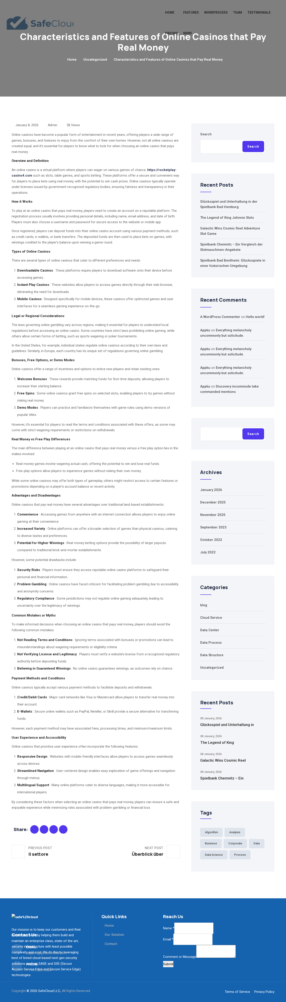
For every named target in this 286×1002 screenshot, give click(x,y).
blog (203, 605)
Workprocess (216, 12)
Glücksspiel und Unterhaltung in (227, 724)
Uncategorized (95, 60)
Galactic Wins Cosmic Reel (223, 760)
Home (169, 12)
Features (191, 12)
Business (211, 843)
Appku (205, 330)
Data (257, 843)
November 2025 (212, 515)
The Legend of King (217, 742)
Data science (214, 854)
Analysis (234, 832)
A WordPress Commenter (220, 317)
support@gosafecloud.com (46, 953)
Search (206, 134)
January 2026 (211, 490)
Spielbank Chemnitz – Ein (222, 778)
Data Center (209, 630)
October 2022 (211, 540)
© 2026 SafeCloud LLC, (44, 991)
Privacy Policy (264, 992)
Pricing (171, 33)
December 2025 (213, 502)
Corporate (235, 843)
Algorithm (211, 832)
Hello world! (255, 317)
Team (237, 12)
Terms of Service (237, 992)
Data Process (211, 643)
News (187, 33)
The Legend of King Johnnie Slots (227, 218)
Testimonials (259, 12)
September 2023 (213, 527)
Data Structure (211, 655)
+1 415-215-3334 (38, 970)
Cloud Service (211, 618)
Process (240, 854)
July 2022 (208, 552)
